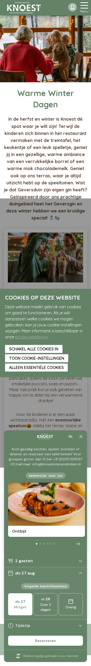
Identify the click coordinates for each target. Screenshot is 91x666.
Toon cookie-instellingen (36, 358)
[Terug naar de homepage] (23, 8)
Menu (84, 11)
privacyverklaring (31, 336)
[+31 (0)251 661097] (72, 7)
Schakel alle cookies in (33, 348)
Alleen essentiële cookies (36, 367)
